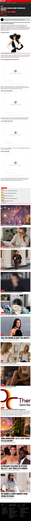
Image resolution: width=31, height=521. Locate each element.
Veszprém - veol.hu (22, 515)
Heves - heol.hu (11, 517)
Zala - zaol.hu (22, 516)
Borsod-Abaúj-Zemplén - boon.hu (13, 511)
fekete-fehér (13, 11)
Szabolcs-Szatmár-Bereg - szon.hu (24, 512)
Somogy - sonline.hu (22, 511)
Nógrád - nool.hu (22, 510)
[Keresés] (27, 1)
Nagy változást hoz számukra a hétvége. (8, 442)
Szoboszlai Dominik (8, 2)
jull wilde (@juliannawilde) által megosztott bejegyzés (15, 83)
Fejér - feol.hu (10, 514)
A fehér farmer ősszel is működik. (7, 498)
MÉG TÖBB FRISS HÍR (3, 202)
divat (5, 11)
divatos (7, 118)
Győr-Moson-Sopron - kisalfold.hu (13, 515)
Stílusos (22, 27)
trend (2, 11)
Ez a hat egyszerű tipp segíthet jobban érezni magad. (10, 364)
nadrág (8, 148)
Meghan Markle (14, 2)
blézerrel (23, 148)
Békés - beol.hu (11, 510)
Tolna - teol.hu (22, 513)
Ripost (5, 13)
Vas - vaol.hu (21, 514)
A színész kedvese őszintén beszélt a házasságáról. (10, 470)
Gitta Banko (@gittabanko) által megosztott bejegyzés (15, 145)
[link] (2, 224)
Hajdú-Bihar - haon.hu (12, 516)
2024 (8, 11)
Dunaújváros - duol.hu (12, 513)
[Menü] (29, 1)
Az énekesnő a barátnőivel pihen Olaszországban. (10, 339)
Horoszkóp (2, 2)
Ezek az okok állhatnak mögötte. (6, 387)
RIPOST (1, 4)
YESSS (4, 4)
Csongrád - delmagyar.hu (12, 512)
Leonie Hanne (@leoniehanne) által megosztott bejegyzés (15, 175)
